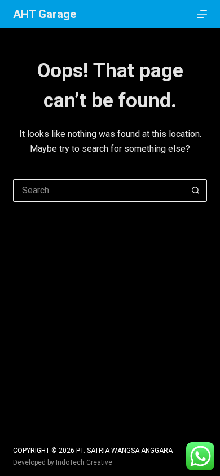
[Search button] (195, 190)
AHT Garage (44, 14)
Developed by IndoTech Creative (62, 462)
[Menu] (202, 14)
